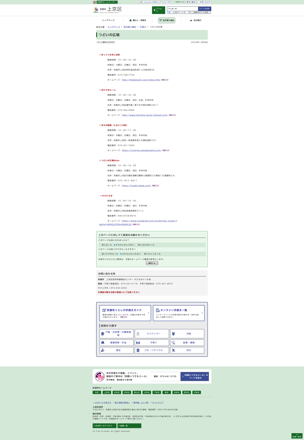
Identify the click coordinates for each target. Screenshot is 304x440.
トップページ (114, 27)
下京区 (157, 392)
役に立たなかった (146, 245)
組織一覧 (124, 426)
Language (147, 2)
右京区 (177, 392)
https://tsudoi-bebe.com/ (136, 186)
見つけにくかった (152, 254)
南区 (167, 392)
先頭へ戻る (297, 437)
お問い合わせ (205, 2)
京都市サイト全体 (200, 12)
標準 (188, 2)
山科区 (147, 392)
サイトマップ (157, 402)
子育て (143, 27)
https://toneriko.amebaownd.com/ (142, 150)
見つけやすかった (110, 254)
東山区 (137, 392)
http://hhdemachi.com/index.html (141, 80)
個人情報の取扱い (122, 402)
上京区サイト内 (179, 12)
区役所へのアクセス (103, 426)
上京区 (107, 392)
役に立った (107, 245)
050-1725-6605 (165, 409)
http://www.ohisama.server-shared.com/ (145, 115)
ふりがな (168, 2)
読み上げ (158, 2)
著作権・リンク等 (141, 402)
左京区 (117, 392)
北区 (97, 392)
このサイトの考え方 (103, 402)
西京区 (187, 392)
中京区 (127, 392)
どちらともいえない (125, 245)
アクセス (159, 10)
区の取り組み (130, 27)
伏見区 (197, 392)
